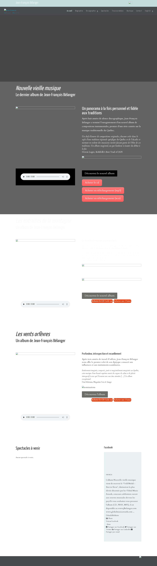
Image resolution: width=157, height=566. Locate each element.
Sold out (102, 301)
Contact (139, 11)
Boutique (130, 11)
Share (109, 524)
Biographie (79, 11)
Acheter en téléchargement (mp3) (103, 190)
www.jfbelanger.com (127, 508)
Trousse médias (118, 11)
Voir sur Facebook (112, 521)
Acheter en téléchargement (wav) (103, 198)
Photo (110, 518)
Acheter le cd (92, 182)
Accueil (69, 11)
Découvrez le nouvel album (100, 173)
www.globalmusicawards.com (119, 511)
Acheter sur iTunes (122, 301)
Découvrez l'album (95, 394)
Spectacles (105, 11)
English (148, 11)
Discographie (91, 11)
